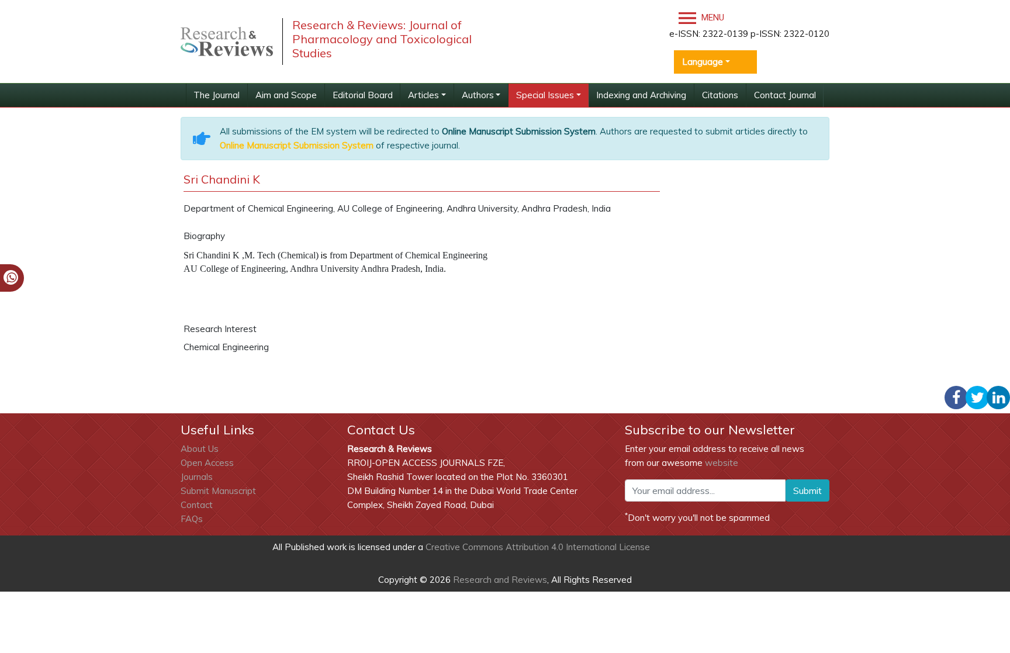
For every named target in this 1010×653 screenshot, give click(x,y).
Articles (423, 95)
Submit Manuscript (218, 490)
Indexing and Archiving (641, 95)
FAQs (192, 518)
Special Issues (545, 95)
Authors (478, 95)
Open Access (207, 462)
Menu (711, 17)
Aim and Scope (286, 95)
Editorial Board (363, 95)
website (721, 462)
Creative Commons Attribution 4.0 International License (538, 546)
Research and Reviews (499, 579)
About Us (200, 448)
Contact (197, 504)
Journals (197, 476)
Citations (720, 95)
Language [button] (702, 61)
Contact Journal (785, 95)
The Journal (216, 95)
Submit (807, 490)
